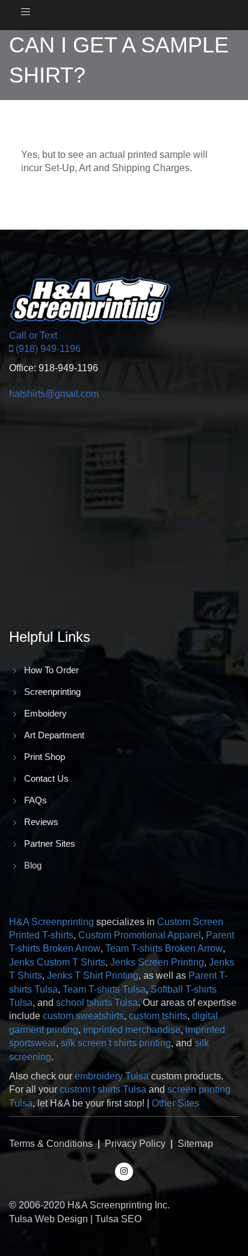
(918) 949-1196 (47, 349)
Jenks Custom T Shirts (57, 962)
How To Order (51, 670)
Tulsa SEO (118, 1219)
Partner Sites (49, 843)
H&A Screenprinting (51, 922)
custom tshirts (158, 1016)
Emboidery (45, 713)
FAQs (35, 800)
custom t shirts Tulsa (103, 1089)
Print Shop (44, 757)
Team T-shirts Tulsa (104, 989)
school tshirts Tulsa (97, 1002)
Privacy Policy (135, 1143)
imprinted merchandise (132, 1030)
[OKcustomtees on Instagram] (124, 1171)
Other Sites (175, 1103)
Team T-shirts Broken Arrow (164, 948)
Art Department (54, 735)
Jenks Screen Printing (157, 962)
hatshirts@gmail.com (54, 394)
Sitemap (195, 1143)
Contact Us (46, 778)
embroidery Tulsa (112, 1076)
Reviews (41, 822)
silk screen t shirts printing (116, 1043)
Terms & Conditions (51, 1143)
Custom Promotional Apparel (139, 935)
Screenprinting (52, 691)
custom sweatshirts (83, 1016)
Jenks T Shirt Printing (92, 975)
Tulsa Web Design (48, 1219)
